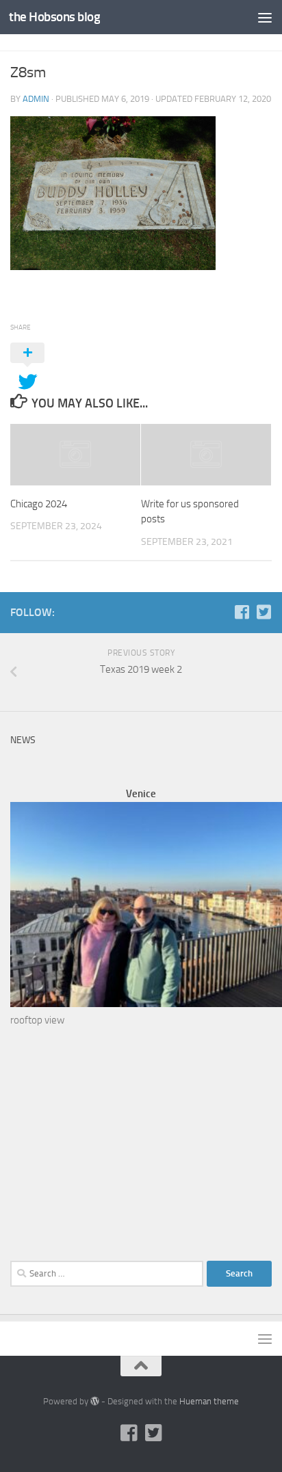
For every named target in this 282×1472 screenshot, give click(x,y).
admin (36, 99)
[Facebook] (241, 612)
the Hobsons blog (54, 17)
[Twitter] (263, 612)
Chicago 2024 (38, 504)
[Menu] (265, 17)
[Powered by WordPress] (94, 1401)
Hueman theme (209, 1401)
